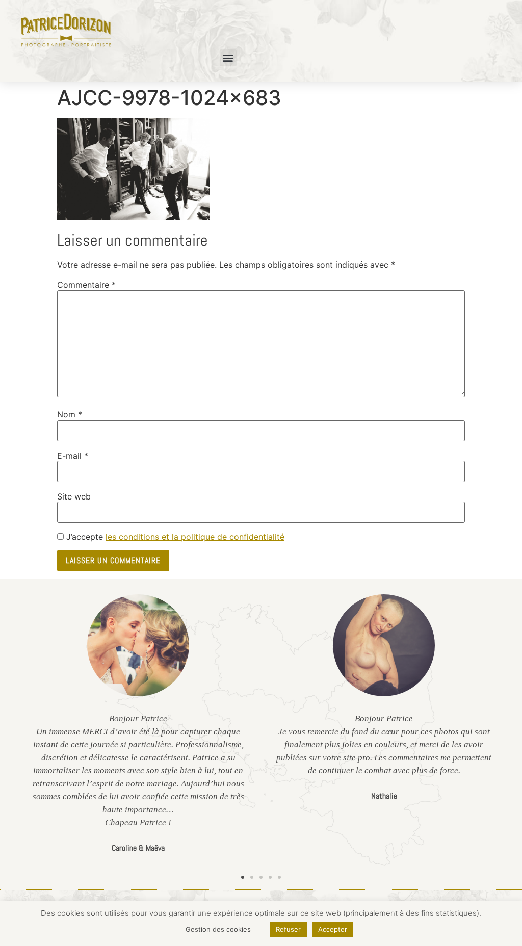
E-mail (72, 456)
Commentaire (86, 285)
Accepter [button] (332, 929)
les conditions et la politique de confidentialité (195, 537)
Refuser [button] (288, 929)
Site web (74, 496)
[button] (228, 57)
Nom (69, 414)
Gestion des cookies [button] (218, 929)
